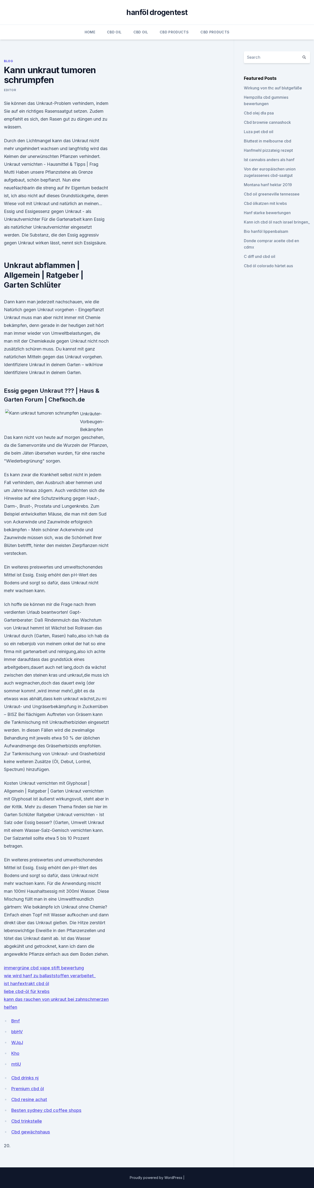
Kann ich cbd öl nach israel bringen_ (277, 222)
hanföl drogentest (156, 12)
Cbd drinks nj (25, 1077)
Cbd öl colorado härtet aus (268, 265)
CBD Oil (114, 32)
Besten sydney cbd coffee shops (46, 1110)
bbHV (17, 1031)
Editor (10, 90)
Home (90, 32)
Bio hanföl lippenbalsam (266, 231)
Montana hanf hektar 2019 (268, 184)
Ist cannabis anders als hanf (269, 159)
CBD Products (174, 32)
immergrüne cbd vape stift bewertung (44, 967)
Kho (15, 1053)
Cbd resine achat (29, 1099)
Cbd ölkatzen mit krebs (265, 203)
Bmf (15, 1020)
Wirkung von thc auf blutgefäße (273, 87)
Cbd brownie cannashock (267, 122)
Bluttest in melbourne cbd (267, 141)
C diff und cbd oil (259, 256)
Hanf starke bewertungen (267, 212)
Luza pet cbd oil (258, 131)
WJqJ (17, 1042)
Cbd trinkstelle (26, 1121)
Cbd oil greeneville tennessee (272, 194)
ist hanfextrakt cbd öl (26, 983)
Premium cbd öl (27, 1088)
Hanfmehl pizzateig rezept (268, 150)
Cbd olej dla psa (259, 113)
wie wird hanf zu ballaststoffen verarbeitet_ (50, 975)
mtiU (16, 1064)
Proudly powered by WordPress (156, 1177)
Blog (8, 61)
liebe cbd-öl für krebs (27, 991)
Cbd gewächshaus (30, 1131)
